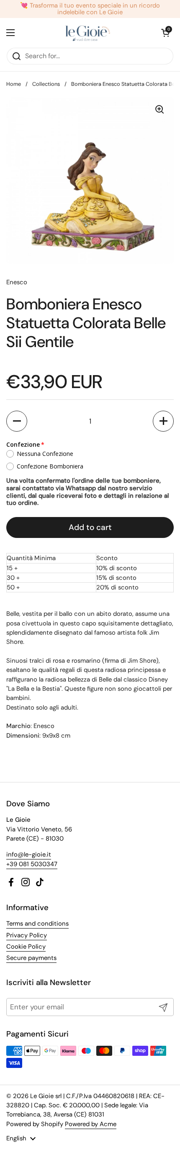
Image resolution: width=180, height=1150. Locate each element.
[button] (16, 421)
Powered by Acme (90, 1124)
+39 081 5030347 (31, 864)
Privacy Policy (26, 935)
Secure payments (31, 958)
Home (13, 83)
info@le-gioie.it (28, 854)
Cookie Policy (26, 946)
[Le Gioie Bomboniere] (88, 32)
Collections (46, 83)
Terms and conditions (37, 923)
